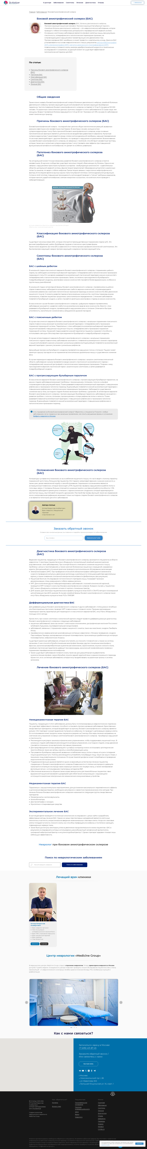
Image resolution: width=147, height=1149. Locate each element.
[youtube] (83, 1071)
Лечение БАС (36, 84)
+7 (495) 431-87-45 (87, 1048)
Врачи (77, 1114)
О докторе (47, 3)
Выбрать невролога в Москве (44, 416)
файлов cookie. (105, 1145)
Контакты (55, 1102)
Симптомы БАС (36, 79)
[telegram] (94, 1071)
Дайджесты (101, 1118)
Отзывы (101, 3)
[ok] (91, 1071)
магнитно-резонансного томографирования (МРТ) (89, 45)
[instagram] (89, 1071)
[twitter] (86, 1071)
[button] (137, 2)
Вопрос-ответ (56, 1106)
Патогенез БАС (36, 75)
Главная (32, 12)
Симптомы (70, 3)
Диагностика (90, 3)
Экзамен (100, 1124)
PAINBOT (101, 1126)
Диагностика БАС (37, 82)
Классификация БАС (39, 77)
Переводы (101, 1121)
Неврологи (78, 1117)
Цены (77, 1112)
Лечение (79, 3)
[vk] (80, 1071)
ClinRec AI (101, 1129)
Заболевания (58, 3)
